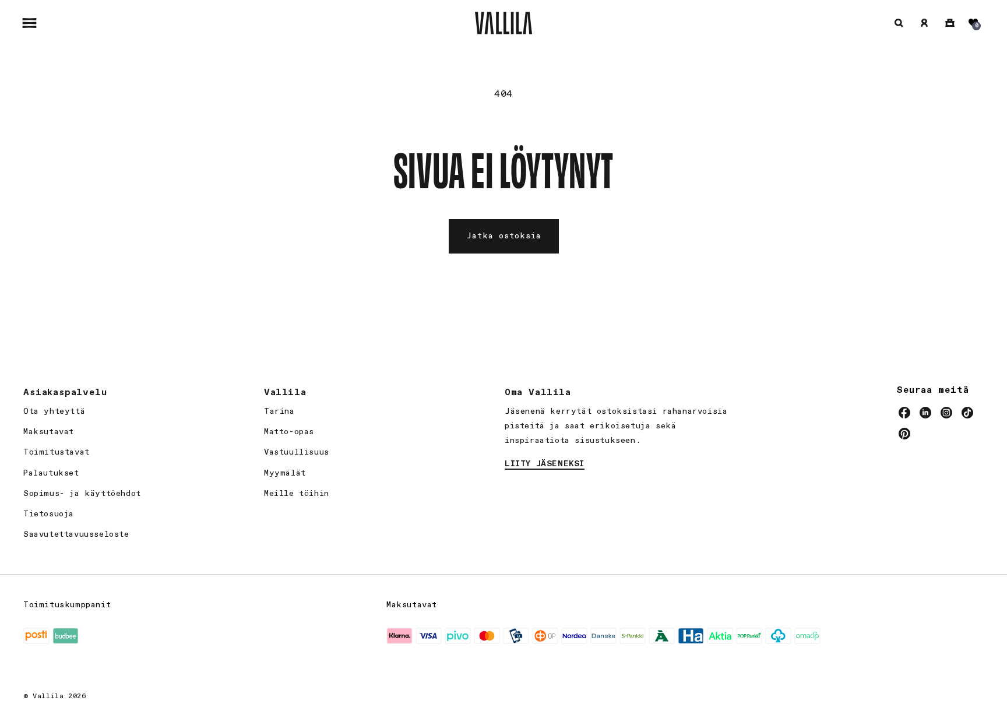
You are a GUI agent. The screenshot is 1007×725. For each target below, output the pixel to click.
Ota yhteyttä (54, 411)
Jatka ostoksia (503, 236)
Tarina (279, 411)
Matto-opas (289, 432)
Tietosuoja (48, 514)
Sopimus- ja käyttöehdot (82, 493)
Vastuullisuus (296, 452)
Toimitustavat (56, 452)
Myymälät (285, 473)
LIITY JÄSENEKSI (545, 464)
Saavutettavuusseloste (76, 534)
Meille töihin (296, 493)
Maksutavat (48, 432)
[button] (29, 23)
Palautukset (51, 473)
